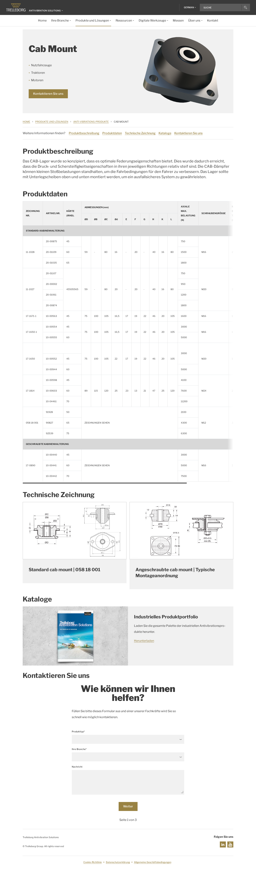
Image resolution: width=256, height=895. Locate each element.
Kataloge (165, 133)
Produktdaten (112, 133)
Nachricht (77, 766)
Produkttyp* (78, 731)
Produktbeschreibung (84, 133)
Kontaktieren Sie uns (48, 93)
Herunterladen (144, 641)
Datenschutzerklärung (118, 862)
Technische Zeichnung (140, 133)
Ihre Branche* (79, 749)
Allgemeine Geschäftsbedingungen (152, 862)
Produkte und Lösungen (51, 121)
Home (26, 121)
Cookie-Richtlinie (92, 862)
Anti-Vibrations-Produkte (91, 121)
